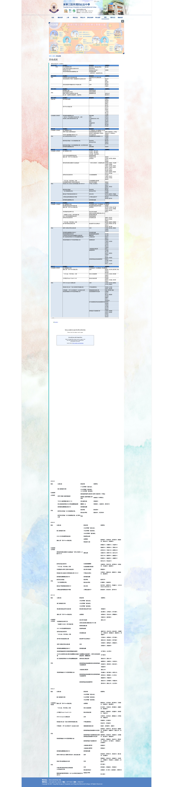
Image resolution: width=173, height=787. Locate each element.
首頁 (53, 17)
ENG (98, 1)
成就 (54, 56)
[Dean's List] (86, 38)
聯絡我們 (120, 17)
